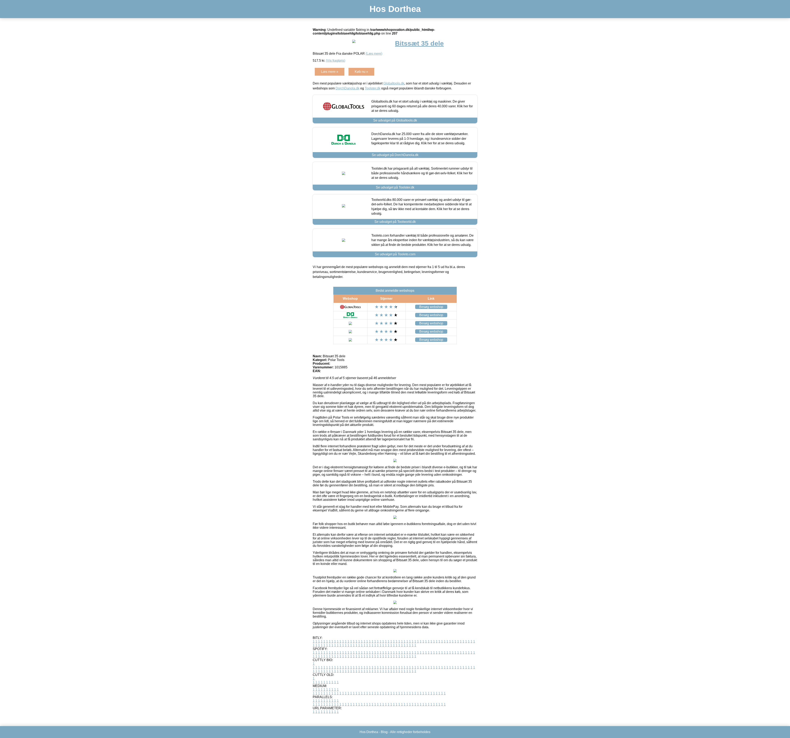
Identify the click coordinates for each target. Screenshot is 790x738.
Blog (384, 732)
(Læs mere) (374, 53)
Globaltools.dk (393, 83)
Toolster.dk (372, 88)
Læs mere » (329, 71)
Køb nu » (361, 71)
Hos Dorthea (395, 9)
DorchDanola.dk (347, 88)
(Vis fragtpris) (335, 60)
